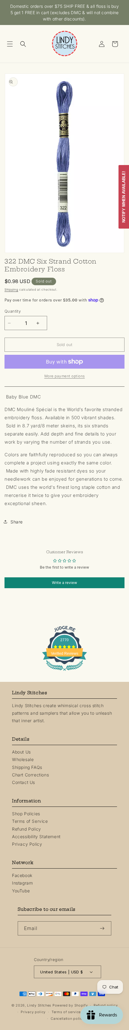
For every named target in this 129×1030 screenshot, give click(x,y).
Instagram (22, 882)
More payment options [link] (64, 376)
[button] (12, 44)
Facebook (22, 875)
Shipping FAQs (27, 767)
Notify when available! (124, 197)
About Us (21, 751)
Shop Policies (26, 813)
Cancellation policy (67, 1018)
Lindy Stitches (39, 1005)
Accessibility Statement (36, 836)
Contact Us (23, 782)
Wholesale (23, 759)
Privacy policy (33, 1012)
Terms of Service (30, 821)
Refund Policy (26, 829)
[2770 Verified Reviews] (64, 672)
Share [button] (16, 521)
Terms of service (66, 1012)
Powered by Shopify (70, 1005)
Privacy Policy (27, 844)
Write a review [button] (64, 582)
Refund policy (106, 1005)
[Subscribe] (104, 928)
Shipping (11, 289)
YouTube (21, 890)
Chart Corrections (30, 774)
